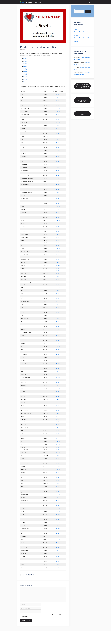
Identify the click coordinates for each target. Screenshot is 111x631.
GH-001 (25, 58)
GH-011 (25, 61)
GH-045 (25, 73)
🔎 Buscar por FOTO (74, 2)
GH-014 (25, 66)
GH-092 (25, 74)
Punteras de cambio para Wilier (82, 38)
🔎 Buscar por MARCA (62, 2)
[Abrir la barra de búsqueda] (89, 2)
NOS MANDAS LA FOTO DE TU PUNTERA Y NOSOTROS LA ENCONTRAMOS (82, 86)
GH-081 (25, 65)
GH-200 (25, 83)
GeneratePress (64, 629)
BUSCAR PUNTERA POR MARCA (82, 113)
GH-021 (25, 68)
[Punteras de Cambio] (22, 2)
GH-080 (58, 561)
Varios (83, 2)
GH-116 (25, 76)
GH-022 (25, 70)
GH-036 (25, 71)
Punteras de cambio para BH (28, 574)
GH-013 (25, 63)
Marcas (23, 573)
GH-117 (25, 78)
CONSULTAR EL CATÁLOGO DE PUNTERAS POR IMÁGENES (82, 100)
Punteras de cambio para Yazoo (82, 32)
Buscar (76, 9)
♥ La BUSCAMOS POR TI (49, 2)
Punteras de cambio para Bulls (28, 575)
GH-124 (25, 79)
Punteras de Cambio (33, 2)
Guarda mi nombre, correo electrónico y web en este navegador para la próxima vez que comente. (43, 615)
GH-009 (25, 60)
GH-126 (25, 81)
